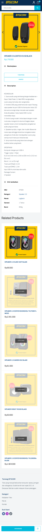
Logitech (22, 198)
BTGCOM (11, 2)
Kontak (4, 504)
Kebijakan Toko (7, 498)
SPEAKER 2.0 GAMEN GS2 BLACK (16, 360)
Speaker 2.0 (23, 194)
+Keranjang (18, 528)
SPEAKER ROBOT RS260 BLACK (16, 409)
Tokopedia (21, 75)
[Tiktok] (10, 513)
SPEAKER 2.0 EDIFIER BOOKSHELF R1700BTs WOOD (20, 312)
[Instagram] (7, 513)
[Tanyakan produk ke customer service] (38, 528)
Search (37, 7)
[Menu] (4, 3)
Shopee (21, 79)
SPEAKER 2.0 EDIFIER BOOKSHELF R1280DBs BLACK (20, 459)
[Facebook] (3, 513)
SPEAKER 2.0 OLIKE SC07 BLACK (16, 262)
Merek (4, 501)
